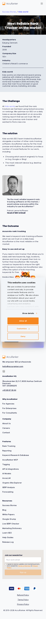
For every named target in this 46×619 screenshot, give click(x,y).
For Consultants (9, 413)
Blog (4, 510)
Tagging (6, 464)
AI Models (6, 473)
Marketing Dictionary (12, 528)
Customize (22, 328)
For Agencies (8, 404)
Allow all (23, 321)
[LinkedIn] (3, 371)
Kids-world (23, 12)
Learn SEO (7, 533)
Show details (28, 313)
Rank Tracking (8, 446)
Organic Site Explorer (12, 483)
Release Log (8, 542)
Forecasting (7, 492)
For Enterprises (9, 408)
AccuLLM (6, 478)
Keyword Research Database (15, 455)
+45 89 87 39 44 (9, 390)
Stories (9, 12)
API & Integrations (10, 469)
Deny (23, 336)
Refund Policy (23, 595)
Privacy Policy (23, 604)
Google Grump (9, 519)
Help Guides (7, 537)
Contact (6, 432)
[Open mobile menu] (42, 3)
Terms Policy (23, 600)
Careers (6, 428)
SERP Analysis (8, 487)
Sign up (23, 572)
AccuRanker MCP (10, 460)
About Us (6, 423)
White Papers (8, 514)
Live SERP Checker (10, 524)
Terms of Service (24, 566)
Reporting (6, 450)
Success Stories (9, 505)
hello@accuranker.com (12, 366)
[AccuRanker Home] (10, 3)
